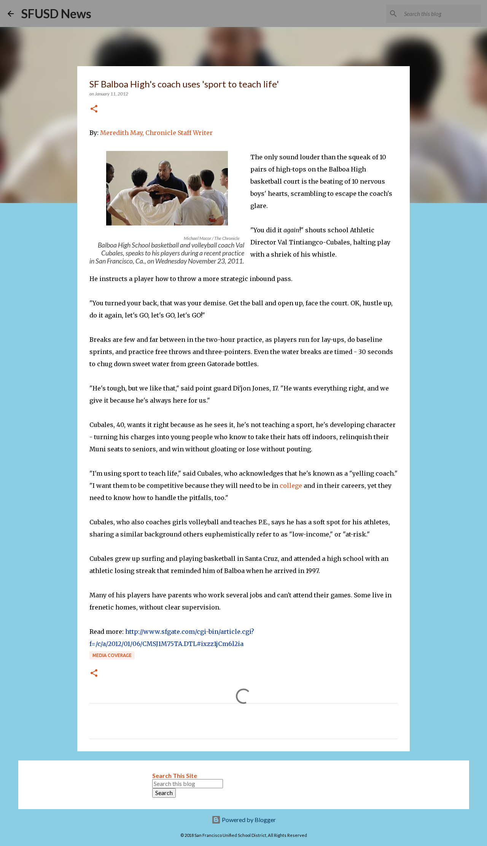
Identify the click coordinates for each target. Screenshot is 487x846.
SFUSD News (56, 13)
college (291, 485)
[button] (94, 109)
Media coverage (112, 655)
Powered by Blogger (248, 819)
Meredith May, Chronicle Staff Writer (156, 133)
